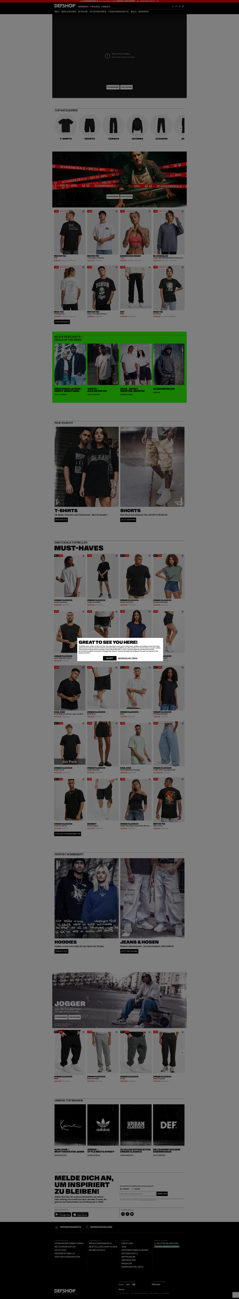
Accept (109, 658)
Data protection (84, 653)
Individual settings (127, 658)
